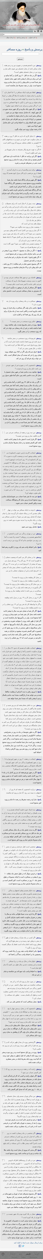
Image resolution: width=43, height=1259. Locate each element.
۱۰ (3, 365)
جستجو (20, 59)
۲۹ (3, 1096)
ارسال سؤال (10, 37)
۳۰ (3, 1133)
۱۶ (3, 648)
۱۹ (3, 789)
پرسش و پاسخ (21, 37)
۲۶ (3, 1008)
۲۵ (3, 981)
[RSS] (38, 31)
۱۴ (3, 533)
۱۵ (3, 557)
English (12, 1254)
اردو (20, 1254)
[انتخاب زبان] (35, 31)
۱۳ (3, 510)
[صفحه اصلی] (41, 31)
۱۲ (3, 452)
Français (14, 1257)
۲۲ (3, 890)
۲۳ (3, 937)
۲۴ (3, 961)
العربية (37, 1254)
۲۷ (3, 1042)
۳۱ (3, 1160)
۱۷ (3, 705)
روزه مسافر (14, 49)
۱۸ (3, 759)
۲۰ (3, 809)
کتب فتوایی (32, 37)
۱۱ (3, 432)
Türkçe (23, 1257)
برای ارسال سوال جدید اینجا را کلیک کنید (28, 1243)
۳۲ (3, 1214)
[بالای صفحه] (3, 1254)
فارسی (28, 1254)
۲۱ (3, 846)
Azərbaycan (33, 1257)
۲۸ (3, 1069)
